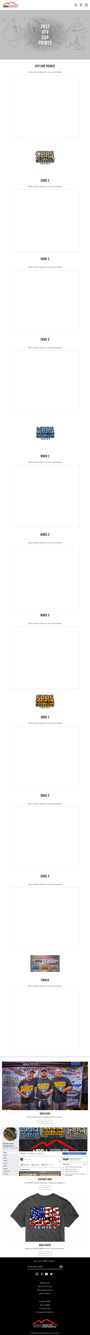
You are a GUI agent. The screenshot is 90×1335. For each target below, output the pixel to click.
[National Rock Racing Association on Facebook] (41, 1274)
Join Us (45, 1187)
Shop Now (45, 1253)
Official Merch (45, 1293)
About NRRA (45, 1305)
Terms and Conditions (45, 1312)
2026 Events (45, 1283)
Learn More (45, 1121)
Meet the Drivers (45, 1286)
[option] (45, 35)
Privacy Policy (45, 1308)
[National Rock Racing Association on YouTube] (46, 1274)
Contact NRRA (45, 1301)
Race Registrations (45, 1290)
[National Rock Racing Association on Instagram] (37, 1274)
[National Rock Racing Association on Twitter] (51, 1274)
